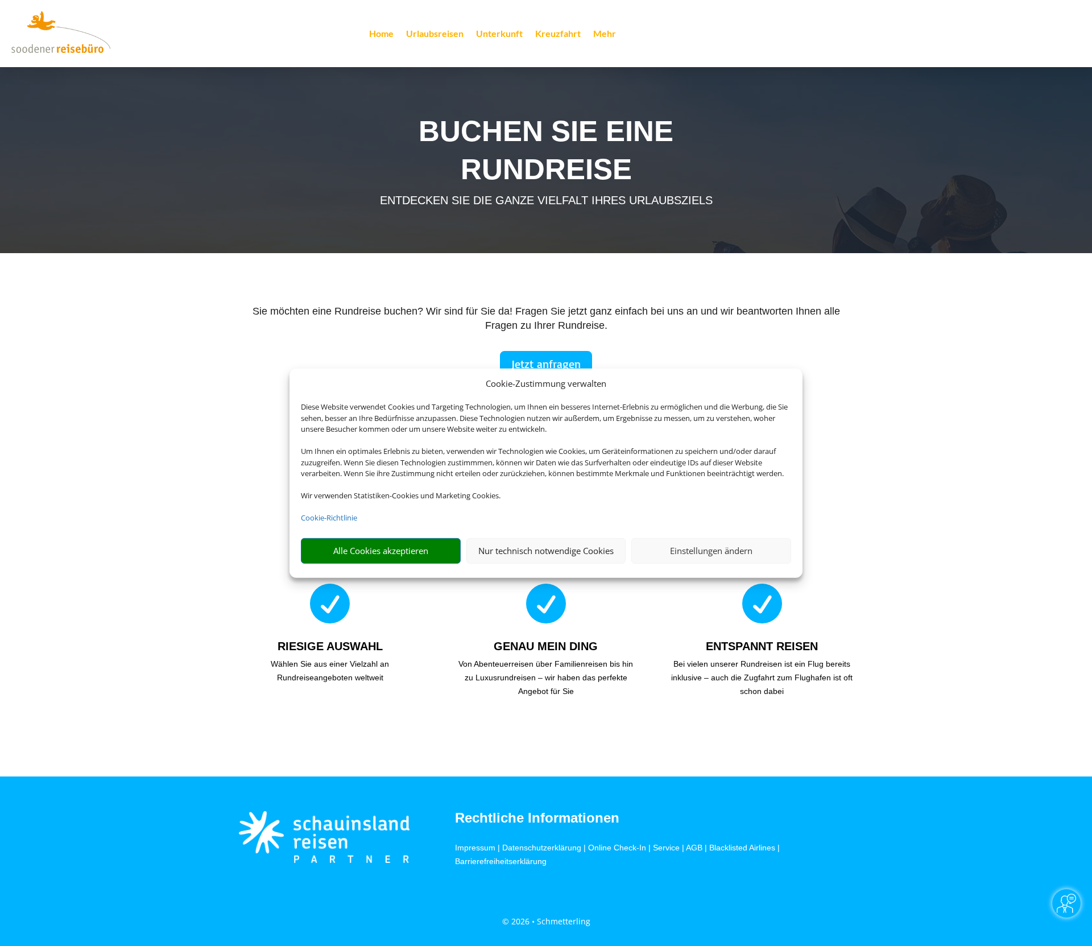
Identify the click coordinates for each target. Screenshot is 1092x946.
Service (666, 847)
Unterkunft (499, 34)
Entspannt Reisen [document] (762, 646)
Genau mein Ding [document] (546, 646)
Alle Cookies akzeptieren (380, 550)
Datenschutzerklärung (541, 847)
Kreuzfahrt (558, 34)
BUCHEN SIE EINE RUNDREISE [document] (546, 150)
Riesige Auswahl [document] (330, 646)
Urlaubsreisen (435, 34)
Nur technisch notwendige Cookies (546, 550)
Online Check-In (617, 847)
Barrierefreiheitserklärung (501, 861)
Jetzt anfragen (546, 364)
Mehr (604, 34)
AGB (694, 847)
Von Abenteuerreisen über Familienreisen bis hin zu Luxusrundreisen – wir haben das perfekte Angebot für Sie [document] (545, 677)
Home (381, 34)
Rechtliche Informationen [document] (537, 818)
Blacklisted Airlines (742, 847)
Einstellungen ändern (711, 550)
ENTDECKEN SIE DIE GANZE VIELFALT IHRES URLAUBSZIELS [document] (546, 200)
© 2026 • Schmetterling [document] (546, 921)
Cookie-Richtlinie (329, 518)
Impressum (475, 847)
